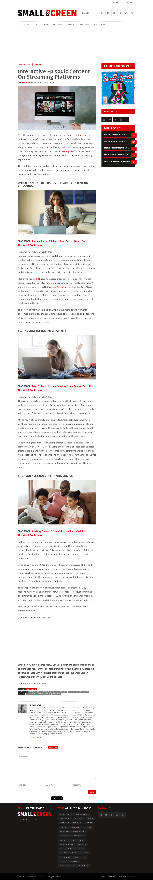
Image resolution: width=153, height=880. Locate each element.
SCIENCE (80, 849)
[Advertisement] (76, 46)
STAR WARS (64, 853)
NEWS (71, 24)
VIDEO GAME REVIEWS (67, 866)
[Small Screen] (47, 13)
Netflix (47, 694)
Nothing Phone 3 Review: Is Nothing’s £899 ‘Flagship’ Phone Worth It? (118, 141)
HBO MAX (63, 691)
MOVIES (24, 24)
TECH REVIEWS (65, 857)
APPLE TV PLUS (34, 691)
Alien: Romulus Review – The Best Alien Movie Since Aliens (118, 154)
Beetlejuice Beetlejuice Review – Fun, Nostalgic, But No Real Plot (118, 148)
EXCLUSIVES (77, 823)
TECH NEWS (84, 853)
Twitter (39, 737)
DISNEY (90, 819)
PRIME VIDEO (80, 691)
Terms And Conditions (126, 876)
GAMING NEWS (75, 827)
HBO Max (40, 694)
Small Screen (31, 689)
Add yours (53, 747)
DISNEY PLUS (45, 691)
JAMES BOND (64, 831)
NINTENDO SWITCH (66, 844)
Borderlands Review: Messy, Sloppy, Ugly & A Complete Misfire (118, 161)
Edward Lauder (25, 82)
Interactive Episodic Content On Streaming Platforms (54, 74)
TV (35, 24)
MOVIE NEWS (64, 836)
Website (31, 737)
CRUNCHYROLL (65, 819)
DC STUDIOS (79, 819)
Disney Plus (30, 694)
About (117, 2)
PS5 (61, 849)
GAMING (58, 24)
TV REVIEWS (74, 861)
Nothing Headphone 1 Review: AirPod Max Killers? (118, 135)
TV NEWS (63, 861)
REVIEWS (84, 24)
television (77, 135)
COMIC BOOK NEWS (81, 814)
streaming (38, 65)
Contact (129, 2)
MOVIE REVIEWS (78, 836)
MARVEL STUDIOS (79, 831)
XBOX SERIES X (84, 866)
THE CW (76, 857)
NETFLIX (22, 65)
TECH (45, 24)
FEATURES (99, 24)
